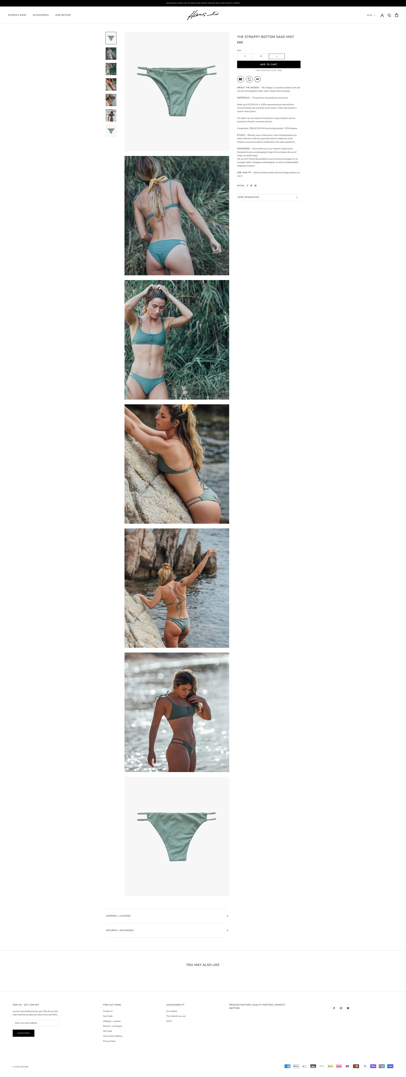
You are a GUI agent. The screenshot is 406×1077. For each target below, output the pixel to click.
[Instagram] (341, 1008)
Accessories (41, 15)
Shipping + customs (112, 1021)
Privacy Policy (109, 1041)
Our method (171, 1011)
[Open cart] (396, 15)
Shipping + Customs (118, 916)
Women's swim (17, 15)
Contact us (108, 1011)
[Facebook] (247, 186)
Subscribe (23, 1033)
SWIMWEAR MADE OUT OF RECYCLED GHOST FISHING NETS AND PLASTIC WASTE (203, 3)
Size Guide (108, 1016)
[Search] (389, 15)
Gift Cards (107, 1031)
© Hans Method (20, 1067)
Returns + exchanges (112, 1026)
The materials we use (176, 1016)
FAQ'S (169, 1021)
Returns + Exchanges (120, 930)
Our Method (63, 15)
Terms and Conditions (112, 1036)
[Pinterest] (255, 186)
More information (248, 197)
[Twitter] (251, 186)
